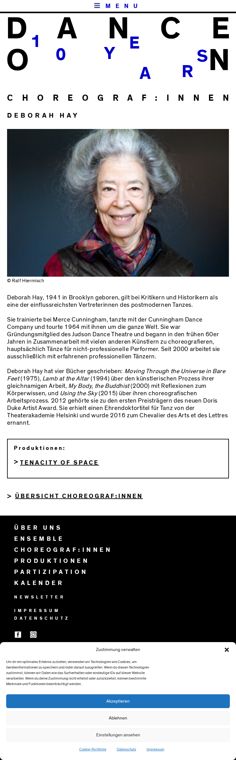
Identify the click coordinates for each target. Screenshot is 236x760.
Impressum (155, 749)
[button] (227, 650)
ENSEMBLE (39, 539)
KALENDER (39, 583)
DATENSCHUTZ (42, 618)
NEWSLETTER (39, 597)
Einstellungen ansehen (118, 735)
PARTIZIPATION (51, 572)
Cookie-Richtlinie (92, 749)
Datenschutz (126, 749)
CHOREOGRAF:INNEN (63, 550)
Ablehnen (118, 718)
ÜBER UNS (38, 528)
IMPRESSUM (37, 611)
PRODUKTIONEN (51, 561)
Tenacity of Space (59, 463)
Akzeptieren (118, 701)
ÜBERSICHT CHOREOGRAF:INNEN (79, 496)
